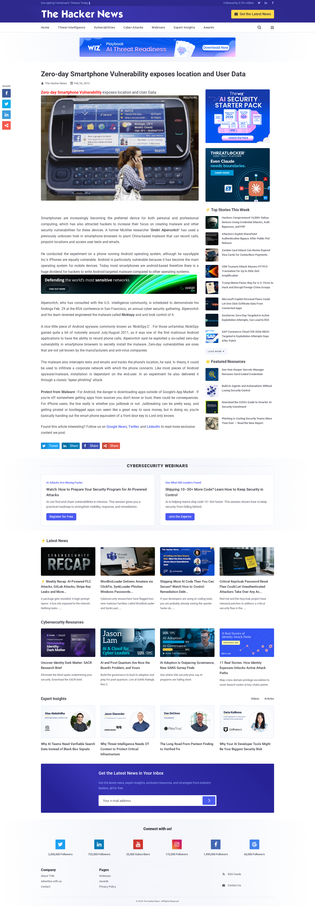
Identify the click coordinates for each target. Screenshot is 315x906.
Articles (269, 698)
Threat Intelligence (71, 27)
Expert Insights (184, 27)
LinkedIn (153, 427)
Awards (209, 27)
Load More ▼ (216, 351)
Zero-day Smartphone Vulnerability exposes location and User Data (143, 74)
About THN (47, 875)
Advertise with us (51, 881)
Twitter (133, 427)
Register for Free (61, 516)
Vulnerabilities (104, 27)
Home (45, 27)
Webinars (158, 27)
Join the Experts (180, 516)
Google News (116, 427)
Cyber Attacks (133, 27)
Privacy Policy (107, 886)
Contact (45, 886)
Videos (255, 698)
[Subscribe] (208, 800)
